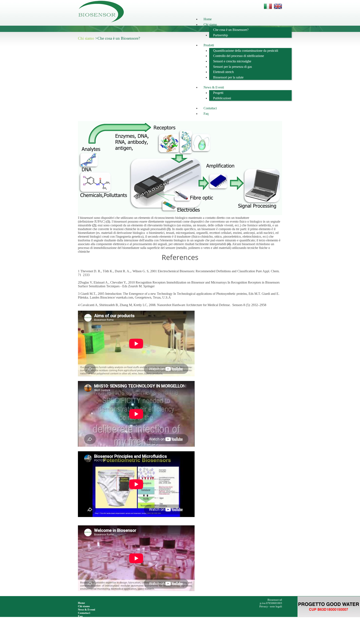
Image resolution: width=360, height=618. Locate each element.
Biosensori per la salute (228, 77)
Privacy (264, 606)
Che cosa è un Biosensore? (231, 30)
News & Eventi (214, 87)
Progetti (218, 93)
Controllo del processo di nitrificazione (238, 56)
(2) (94, 225)
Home (208, 19)
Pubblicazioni (222, 98)
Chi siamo (210, 24)
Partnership (220, 35)
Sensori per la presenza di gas (232, 66)
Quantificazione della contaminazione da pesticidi (245, 50)
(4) (229, 244)
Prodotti (209, 45)
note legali (276, 606)
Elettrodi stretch (223, 72)
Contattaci (210, 108)
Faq (206, 113)
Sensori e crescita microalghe (232, 61)
